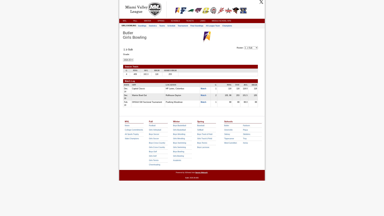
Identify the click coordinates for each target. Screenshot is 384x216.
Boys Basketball (179, 125)
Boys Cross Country (157, 143)
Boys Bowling (178, 152)
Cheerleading (154, 165)
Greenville (228, 130)
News (127, 125)
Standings (142, 26)
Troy (245, 139)
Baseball (200, 125)
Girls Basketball (179, 130)
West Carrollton (230, 143)
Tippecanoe (229, 139)
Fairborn (246, 125)
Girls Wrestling (179, 139)
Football (152, 125)
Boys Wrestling (179, 134)
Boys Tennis (202, 143)
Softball (200, 130)
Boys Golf (153, 152)
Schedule (171, 26)
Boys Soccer (154, 134)
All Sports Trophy (132, 134)
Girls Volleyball (155, 130)
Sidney (227, 134)
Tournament (183, 26)
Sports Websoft (201, 172)
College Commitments (134, 130)
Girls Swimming (179, 147)
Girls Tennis (154, 160)
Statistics (153, 26)
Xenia (245, 143)
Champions (227, 26)
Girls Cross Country (157, 147)
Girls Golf (152, 156)
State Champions (132, 139)
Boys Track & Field (204, 134)
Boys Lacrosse (203, 147)
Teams (162, 26)
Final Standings (196, 26)
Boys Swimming (179, 143)
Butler (226, 125)
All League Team (213, 26)
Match (203, 89)
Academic (177, 160)
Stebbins (246, 134)
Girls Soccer (154, 139)
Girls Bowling (178, 156)
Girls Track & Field (204, 139)
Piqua (245, 130)
